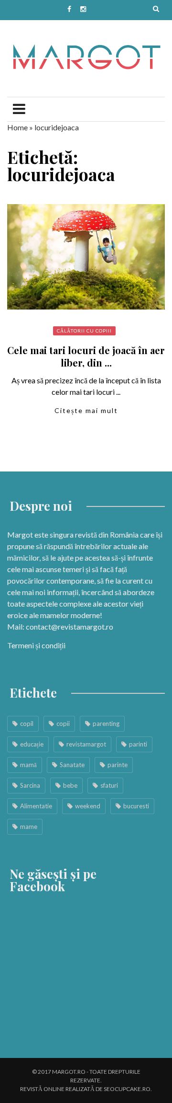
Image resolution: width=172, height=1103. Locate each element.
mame (28, 826)
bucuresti (136, 806)
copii (63, 723)
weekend (87, 806)
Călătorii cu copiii (84, 330)
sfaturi (109, 785)
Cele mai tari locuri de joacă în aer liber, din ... (86, 356)
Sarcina (30, 785)
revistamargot (86, 744)
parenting (106, 723)
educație (31, 744)
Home (17, 127)
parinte (118, 765)
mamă (28, 765)
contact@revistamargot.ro (69, 626)
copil (26, 723)
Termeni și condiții (36, 645)
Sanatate (72, 765)
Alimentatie (36, 806)
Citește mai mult (86, 410)
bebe (70, 785)
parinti (138, 744)
